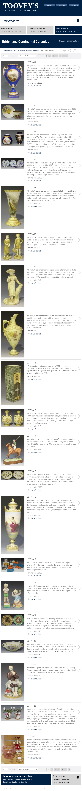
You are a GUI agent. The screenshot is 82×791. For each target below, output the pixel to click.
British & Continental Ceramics (22, 50)
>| (66, 56)
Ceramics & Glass (7, 50)
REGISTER (62, 5)
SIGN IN (49, 5)
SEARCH (74, 5)
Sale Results (36, 50)
